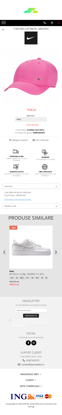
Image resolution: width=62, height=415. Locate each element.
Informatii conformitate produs (17, 199)
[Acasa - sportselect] (31, 13)
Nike (11, 271)
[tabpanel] (31, 76)
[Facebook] (28, 342)
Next (57, 80)
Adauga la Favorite (19, 140)
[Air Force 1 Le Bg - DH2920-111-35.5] (31, 247)
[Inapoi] (2, 30)
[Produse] (3, 23)
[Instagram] (33, 342)
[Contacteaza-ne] (45, 23)
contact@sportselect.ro (32, 364)
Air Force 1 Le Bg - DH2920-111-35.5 (26, 274)
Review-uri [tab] (10, 206)
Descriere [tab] (8, 186)
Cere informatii (42, 140)
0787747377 (32, 360)
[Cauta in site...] (59, 23)
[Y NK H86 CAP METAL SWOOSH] (31, 76)
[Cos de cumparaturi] (52, 23)
